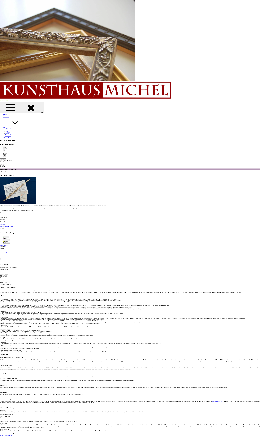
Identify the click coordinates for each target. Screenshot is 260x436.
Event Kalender (6, 137)
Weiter (4, 156)
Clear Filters (3, 159)
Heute (4, 155)
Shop (4, 127)
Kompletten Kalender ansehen (6, 226)
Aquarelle (7, 132)
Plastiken (7, 133)
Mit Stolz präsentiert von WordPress (7, 435)
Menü (42, 112)
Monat (4, 147)
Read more (2, 224)
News (4, 115)
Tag (4, 150)
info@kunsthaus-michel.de (217, 401)
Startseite (5, 114)
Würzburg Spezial (9, 134)
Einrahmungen (6, 117)
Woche (4, 148)
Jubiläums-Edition (9, 128)
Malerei (7, 130)
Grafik (6, 131)
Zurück (4, 153)
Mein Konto (8, 136)
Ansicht (4, 245)
